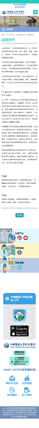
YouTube (25, 238)
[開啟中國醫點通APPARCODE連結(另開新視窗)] (19, 315)
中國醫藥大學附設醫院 (19, 345)
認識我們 (30, 35)
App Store (19, 333)
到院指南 (19, 252)
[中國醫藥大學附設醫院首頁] (16, 12)
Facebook (13, 238)
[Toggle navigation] (35, 12)
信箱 (19, 267)
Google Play (19, 328)
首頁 (3, 35)
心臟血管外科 (20, 35)
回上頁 (19, 215)
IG (19, 238)
